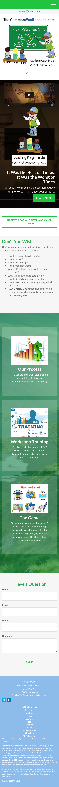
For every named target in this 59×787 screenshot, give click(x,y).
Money (29, 724)
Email (5, 605)
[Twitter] (27, 73)
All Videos (29, 733)
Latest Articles (29, 730)
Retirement (29, 710)
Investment (29, 713)
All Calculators (29, 736)
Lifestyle (29, 727)
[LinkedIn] (31, 73)
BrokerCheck (6, 741)
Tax (29, 721)
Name (5, 589)
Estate (29, 715)
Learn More (44, 198)
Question (7, 636)
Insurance (29, 718)
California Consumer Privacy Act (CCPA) (23, 771)
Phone (5, 620)
